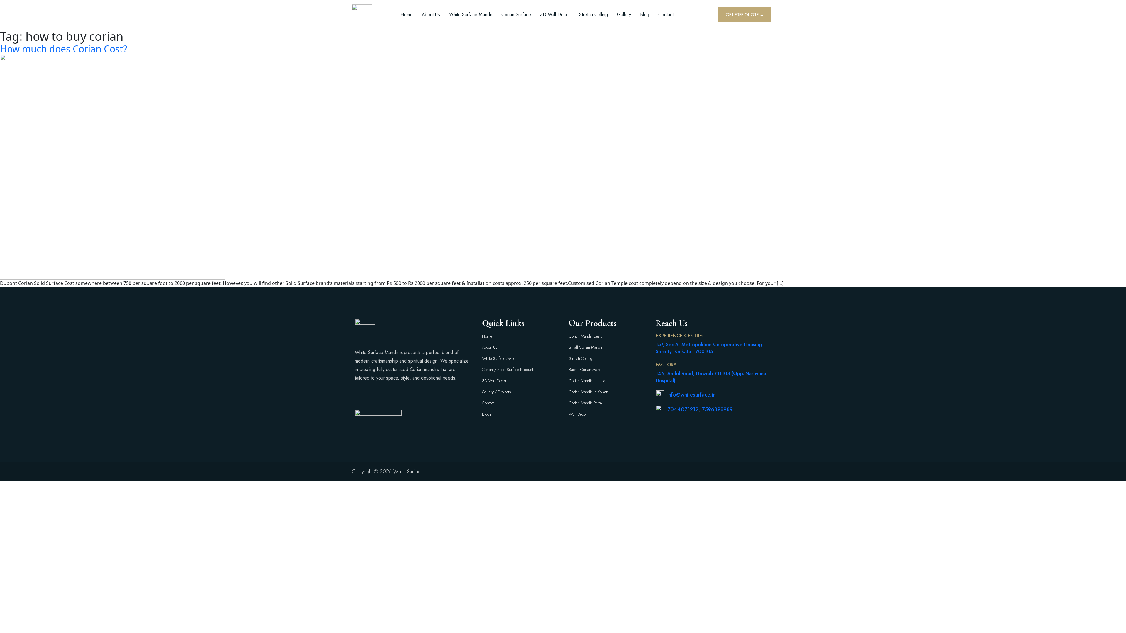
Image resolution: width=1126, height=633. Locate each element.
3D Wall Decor (555, 14)
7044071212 (682, 409)
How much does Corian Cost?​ (63, 48)
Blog (644, 14)
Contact (666, 14)
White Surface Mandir (470, 14)
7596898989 (717, 409)
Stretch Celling (593, 14)
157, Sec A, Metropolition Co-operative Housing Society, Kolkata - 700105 (709, 348)
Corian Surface (516, 14)
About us (431, 14)
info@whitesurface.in (691, 395)
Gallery (624, 14)
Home (407, 14)
